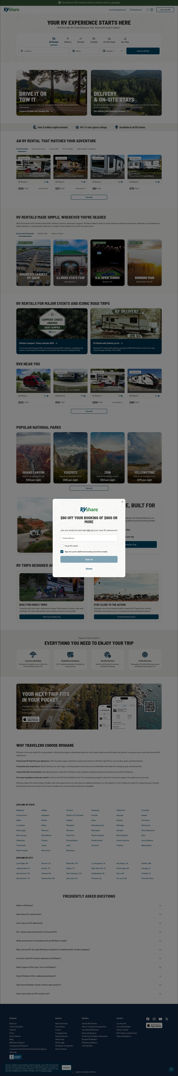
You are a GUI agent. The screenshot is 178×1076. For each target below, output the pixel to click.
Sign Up (89, 559)
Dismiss (89, 568)
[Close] (122, 502)
